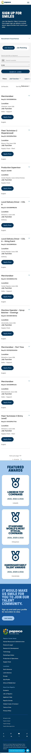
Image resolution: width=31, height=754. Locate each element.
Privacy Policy (7, 710)
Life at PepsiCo (7, 693)
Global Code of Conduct (10, 704)
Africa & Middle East (9, 683)
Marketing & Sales (8, 655)
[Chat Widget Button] (27, 750)
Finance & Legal (8, 645)
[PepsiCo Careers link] (6, 2)
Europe (5, 676)
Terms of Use (7, 707)
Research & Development (11, 648)
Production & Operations (10, 658)
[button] (15, 38)
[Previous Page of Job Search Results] (10, 459)
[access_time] (2, 60)
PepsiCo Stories (8, 700)
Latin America (7, 672)
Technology (6, 651)
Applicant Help (7, 697)
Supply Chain (7, 662)
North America (7, 669)
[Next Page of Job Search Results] (21, 459)
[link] (15, 109)
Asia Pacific (6, 679)
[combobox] (15, 55)
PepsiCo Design (6, 723)
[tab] (15, 38)
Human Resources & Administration (13, 641)
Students (6, 690)
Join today (8, 618)
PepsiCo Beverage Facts (8, 726)
